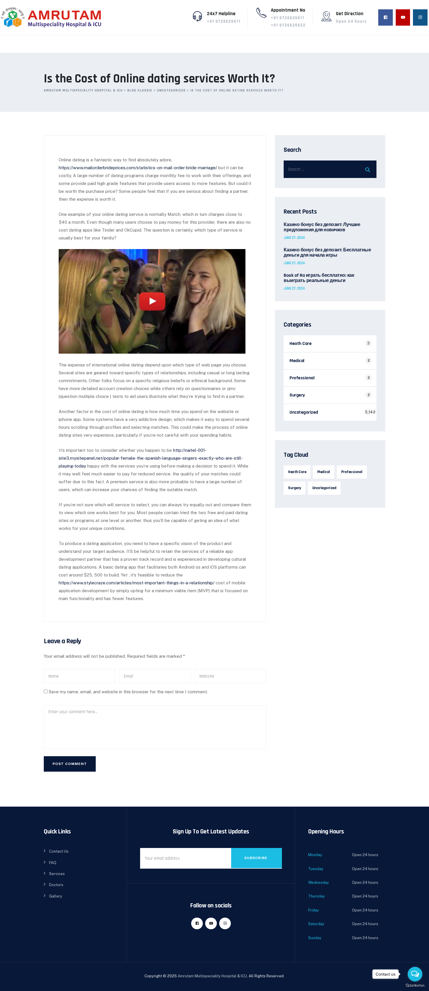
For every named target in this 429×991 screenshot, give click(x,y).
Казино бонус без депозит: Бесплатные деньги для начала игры (327, 253)
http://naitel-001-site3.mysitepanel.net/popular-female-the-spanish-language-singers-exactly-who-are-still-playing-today (151, 458)
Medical (297, 361)
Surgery (297, 395)
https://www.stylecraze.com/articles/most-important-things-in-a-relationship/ (136, 582)
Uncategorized (304, 412)
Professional (302, 378)
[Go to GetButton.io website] (415, 985)
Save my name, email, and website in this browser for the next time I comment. (128, 691)
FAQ (52, 862)
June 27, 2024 (294, 237)
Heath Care (300, 344)
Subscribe (255, 858)
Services (57, 874)
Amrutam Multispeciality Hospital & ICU (212, 976)
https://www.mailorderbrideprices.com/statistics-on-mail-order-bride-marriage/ (138, 167)
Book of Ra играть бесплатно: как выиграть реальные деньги (319, 278)
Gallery (55, 896)
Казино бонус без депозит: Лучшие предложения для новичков (322, 227)
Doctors (56, 885)
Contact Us (59, 851)
